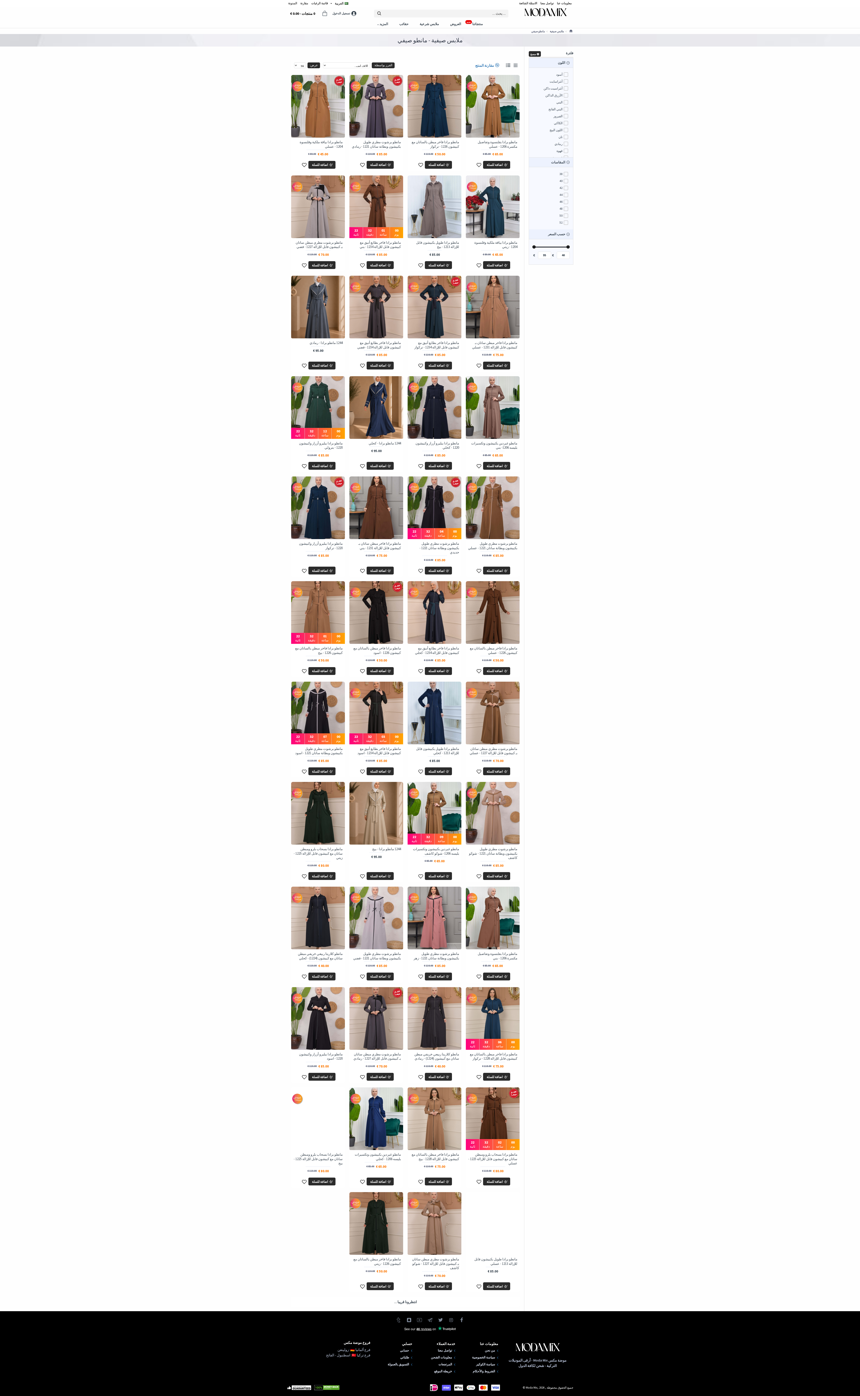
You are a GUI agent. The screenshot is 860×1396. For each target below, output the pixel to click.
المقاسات (558, 162)
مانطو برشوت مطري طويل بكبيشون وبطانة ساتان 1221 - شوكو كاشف (493, 853)
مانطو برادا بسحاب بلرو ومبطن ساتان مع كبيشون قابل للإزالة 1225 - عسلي (492, 1158)
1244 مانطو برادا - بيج (386, 849)
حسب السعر (556, 234)
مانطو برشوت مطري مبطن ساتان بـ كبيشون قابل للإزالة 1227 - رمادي (377, 1056)
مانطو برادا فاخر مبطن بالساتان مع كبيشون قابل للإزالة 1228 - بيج (435, 1156)
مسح (533, 53)
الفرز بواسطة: (383, 65)
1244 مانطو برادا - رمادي (326, 343)
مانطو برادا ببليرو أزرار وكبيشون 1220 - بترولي (321, 445)
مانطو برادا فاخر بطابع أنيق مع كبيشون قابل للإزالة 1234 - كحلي (437, 650)
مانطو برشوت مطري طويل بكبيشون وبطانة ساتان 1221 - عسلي (492, 545)
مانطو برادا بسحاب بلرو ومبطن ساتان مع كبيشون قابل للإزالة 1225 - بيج (318, 1158)
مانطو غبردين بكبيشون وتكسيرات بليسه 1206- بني (494, 445)
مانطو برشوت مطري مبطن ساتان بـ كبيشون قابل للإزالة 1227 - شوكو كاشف (435, 1263)
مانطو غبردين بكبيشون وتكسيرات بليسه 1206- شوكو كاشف (436, 851)
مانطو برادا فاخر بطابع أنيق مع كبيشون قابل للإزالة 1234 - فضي (379, 345)
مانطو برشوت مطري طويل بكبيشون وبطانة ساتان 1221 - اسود (319, 751)
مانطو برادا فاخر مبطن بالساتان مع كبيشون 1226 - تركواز (435, 144)
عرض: (314, 65)
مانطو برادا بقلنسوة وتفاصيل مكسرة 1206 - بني (497, 956)
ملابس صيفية (557, 31)
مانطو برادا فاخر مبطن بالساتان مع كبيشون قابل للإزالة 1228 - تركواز (493, 1056)
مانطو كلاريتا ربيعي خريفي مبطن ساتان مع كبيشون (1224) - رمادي (436, 1056)
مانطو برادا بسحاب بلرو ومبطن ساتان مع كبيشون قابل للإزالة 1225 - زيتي (318, 853)
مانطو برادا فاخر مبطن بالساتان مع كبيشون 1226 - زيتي (377, 1261)
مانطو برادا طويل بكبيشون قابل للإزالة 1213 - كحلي (437, 751)
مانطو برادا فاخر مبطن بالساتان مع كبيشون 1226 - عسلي (493, 650)
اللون (561, 62)
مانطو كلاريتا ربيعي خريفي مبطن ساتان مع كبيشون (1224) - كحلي (320, 956)
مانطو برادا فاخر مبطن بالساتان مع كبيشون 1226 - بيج (319, 650)
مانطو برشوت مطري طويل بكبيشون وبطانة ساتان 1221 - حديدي (439, 547)
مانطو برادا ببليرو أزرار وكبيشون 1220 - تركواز (321, 545)
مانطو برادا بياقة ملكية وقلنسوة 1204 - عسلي (321, 144)
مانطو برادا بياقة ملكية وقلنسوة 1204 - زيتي (495, 244)
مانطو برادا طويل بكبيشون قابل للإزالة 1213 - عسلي (495, 1261)
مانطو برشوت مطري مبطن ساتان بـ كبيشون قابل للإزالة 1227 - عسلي (493, 751)
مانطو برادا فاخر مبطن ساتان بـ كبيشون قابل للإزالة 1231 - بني (379, 545)
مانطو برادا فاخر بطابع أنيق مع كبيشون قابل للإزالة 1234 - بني (380, 244)
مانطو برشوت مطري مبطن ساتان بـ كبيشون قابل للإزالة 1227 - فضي (319, 244)
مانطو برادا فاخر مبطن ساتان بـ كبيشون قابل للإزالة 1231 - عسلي (494, 345)
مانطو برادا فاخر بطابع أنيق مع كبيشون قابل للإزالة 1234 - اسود (379, 751)
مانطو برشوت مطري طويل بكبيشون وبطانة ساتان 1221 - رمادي (376, 144)
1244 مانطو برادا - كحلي (385, 443)
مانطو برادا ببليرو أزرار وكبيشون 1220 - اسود (321, 1056)
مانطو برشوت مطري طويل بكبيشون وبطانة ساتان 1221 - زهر (436, 956)
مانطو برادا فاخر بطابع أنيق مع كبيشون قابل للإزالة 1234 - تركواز (436, 345)
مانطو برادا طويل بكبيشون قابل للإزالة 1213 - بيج (437, 244)
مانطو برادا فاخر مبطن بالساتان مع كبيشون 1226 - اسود (377, 650)
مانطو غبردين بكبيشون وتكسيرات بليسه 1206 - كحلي (378, 1156)
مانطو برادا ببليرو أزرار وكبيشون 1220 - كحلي (437, 445)
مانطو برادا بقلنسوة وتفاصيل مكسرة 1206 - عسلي (497, 144)
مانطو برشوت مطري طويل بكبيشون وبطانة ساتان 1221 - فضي (377, 956)
